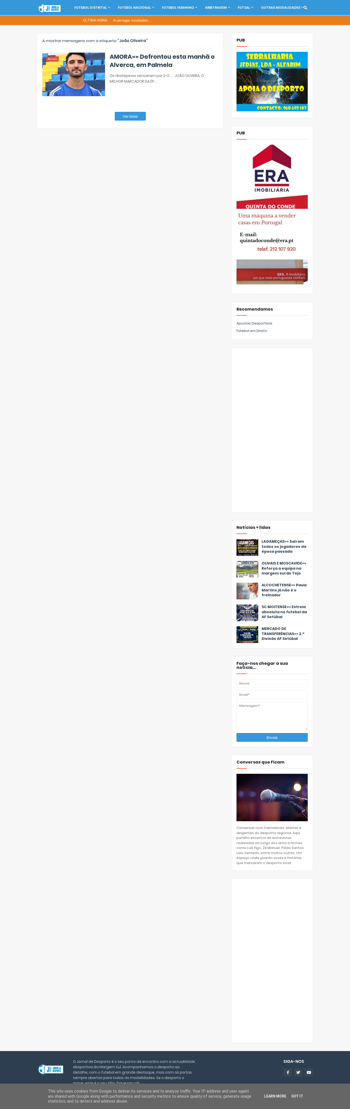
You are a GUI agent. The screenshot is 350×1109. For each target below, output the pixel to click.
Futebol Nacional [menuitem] (134, 7)
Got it (297, 1096)
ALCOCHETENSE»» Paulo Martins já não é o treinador (284, 590)
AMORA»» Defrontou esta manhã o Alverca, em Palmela (162, 61)
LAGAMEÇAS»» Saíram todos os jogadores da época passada (284, 546)
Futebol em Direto (251, 330)
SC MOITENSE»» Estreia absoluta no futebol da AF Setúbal (284, 612)
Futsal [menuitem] (244, 7)
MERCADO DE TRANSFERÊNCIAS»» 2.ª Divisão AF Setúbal (283, 633)
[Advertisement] (272, 430)
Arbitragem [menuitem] (216, 7)
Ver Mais (130, 116)
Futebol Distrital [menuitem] (90, 7)
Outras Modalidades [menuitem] (280, 7)
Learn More (275, 1096)
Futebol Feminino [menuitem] (178, 7)
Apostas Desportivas (254, 323)
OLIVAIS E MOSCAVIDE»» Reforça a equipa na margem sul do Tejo (284, 568)
